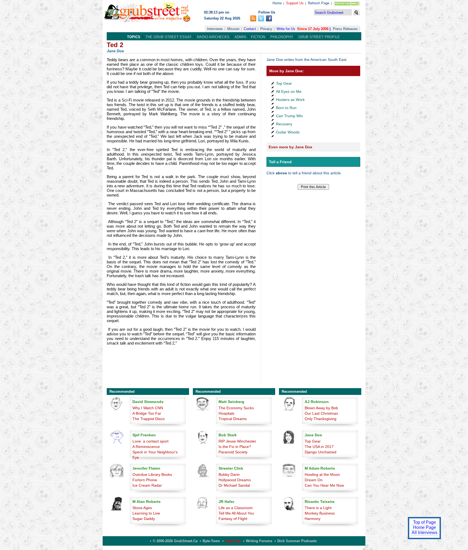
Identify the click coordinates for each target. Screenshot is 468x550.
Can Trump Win (289, 116)
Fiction (258, 37)
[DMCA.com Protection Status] (346, 5)
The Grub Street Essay (168, 37)
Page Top (233, 541)
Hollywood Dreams (235, 480)
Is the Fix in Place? (235, 446)
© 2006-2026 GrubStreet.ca (175, 541)
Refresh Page (318, 3)
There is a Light (318, 508)
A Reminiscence (146, 446)
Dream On (314, 480)
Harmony (312, 518)
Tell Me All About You (236, 513)
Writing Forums (259, 541)
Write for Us (286, 29)
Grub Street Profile (319, 37)
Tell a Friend (280, 162)
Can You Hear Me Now (324, 485)
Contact (250, 29)
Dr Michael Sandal (234, 485)
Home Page (424, 527)
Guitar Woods (288, 132)
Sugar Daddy (143, 518)
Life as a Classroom (236, 508)
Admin (240, 37)
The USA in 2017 (319, 446)
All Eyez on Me (288, 91)
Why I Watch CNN (147, 408)
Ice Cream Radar (147, 485)
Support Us (295, 3)
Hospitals (226, 413)
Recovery (284, 124)
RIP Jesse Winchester (237, 441)
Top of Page (424, 522)
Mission (233, 29)
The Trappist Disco (148, 419)
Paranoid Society (233, 452)
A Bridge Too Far (146, 413)
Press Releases (345, 29)
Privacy (266, 29)
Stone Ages (142, 508)
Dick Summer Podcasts (297, 541)
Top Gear (284, 83)
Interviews (215, 29)
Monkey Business (320, 513)
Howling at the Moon (322, 474)
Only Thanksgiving (320, 419)
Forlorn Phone (144, 480)
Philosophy (281, 37)
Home (277, 3)
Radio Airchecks (213, 37)
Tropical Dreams (233, 419)
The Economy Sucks (236, 408)
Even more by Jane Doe (290, 147)
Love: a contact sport (150, 441)
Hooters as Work (290, 99)
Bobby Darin (229, 474)
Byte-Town (211, 541)
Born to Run (286, 108)
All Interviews (424, 532)
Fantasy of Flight (233, 518)
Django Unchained (320, 452)
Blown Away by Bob (321, 408)
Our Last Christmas (321, 413)
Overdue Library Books (152, 474)
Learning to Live (146, 513)
